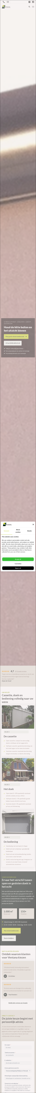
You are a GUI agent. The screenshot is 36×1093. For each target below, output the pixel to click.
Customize (18, 563)
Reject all (18, 568)
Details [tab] (29, 531)
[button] (33, 524)
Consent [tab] (6, 531)
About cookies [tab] (18, 531)
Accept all (18, 559)
